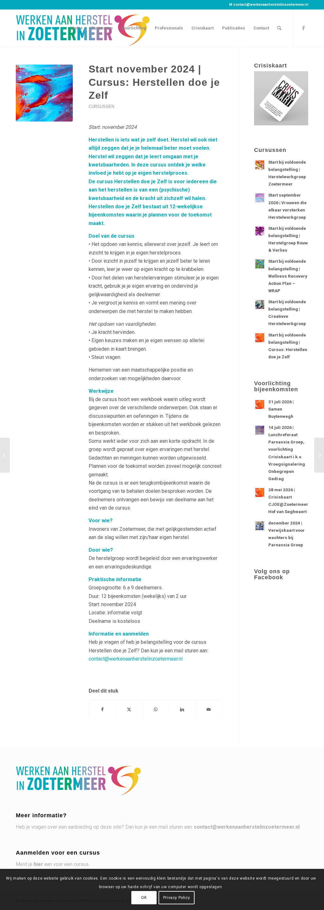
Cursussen (101, 106)
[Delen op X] (129, 709)
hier (38, 864)
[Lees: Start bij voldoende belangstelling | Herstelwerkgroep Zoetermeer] (259, 165)
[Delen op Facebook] (102, 709)
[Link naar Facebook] (303, 28)
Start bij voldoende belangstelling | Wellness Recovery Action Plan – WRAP (287, 276)
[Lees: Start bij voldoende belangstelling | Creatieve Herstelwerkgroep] (259, 304)
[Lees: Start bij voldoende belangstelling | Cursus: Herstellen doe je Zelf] (259, 337)
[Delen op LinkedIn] (182, 709)
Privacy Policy (176, 897)
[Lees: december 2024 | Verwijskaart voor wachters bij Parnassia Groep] (259, 525)
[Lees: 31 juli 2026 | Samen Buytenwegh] (259, 404)
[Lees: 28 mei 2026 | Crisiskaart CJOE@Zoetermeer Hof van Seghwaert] (259, 492)
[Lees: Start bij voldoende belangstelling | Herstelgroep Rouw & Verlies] (259, 231)
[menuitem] (76, 28)
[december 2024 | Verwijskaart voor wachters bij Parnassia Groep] (319, 455)
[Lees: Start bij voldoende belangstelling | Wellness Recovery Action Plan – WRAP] (259, 264)
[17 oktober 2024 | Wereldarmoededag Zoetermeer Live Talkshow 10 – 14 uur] (5, 455)
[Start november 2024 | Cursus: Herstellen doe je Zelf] (44, 93)
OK (143, 897)
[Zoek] (279, 28)
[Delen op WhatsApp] (155, 709)
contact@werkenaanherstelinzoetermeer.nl (270, 5)
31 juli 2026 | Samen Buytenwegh (281, 409)
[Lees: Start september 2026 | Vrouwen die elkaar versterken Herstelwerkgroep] (259, 198)
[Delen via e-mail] (209, 709)
